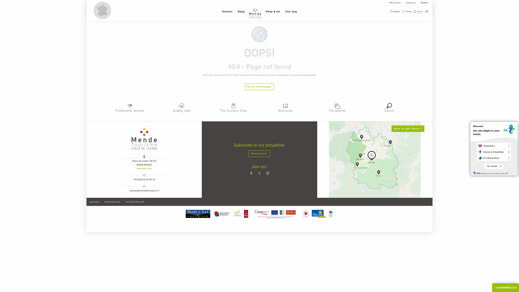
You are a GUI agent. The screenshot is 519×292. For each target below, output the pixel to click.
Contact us (411, 2)
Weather (424, 2)
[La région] (275, 214)
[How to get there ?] (102, 18)
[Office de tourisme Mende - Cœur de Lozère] (255, 13)
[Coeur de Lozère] (222, 214)
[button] (418, 11)
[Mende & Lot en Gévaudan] (198, 214)
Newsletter (259, 153)
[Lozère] (237, 214)
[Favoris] (407, 12)
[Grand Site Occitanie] (246, 214)
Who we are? (395, 2)
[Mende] (319, 214)
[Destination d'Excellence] (305, 214)
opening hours (144, 168)
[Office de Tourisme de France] (331, 214)
